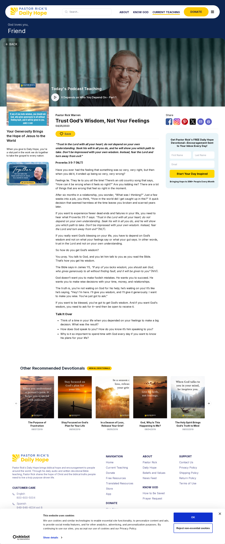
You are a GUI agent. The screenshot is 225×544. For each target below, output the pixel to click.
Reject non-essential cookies (193, 528)
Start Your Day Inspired (192, 173)
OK (193, 517)
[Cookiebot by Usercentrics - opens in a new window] (21, 537)
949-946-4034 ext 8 (29, 507)
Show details (50, 537)
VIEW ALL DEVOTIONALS (99, 368)
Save (68, 133)
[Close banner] (220, 514)
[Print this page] (208, 121)
